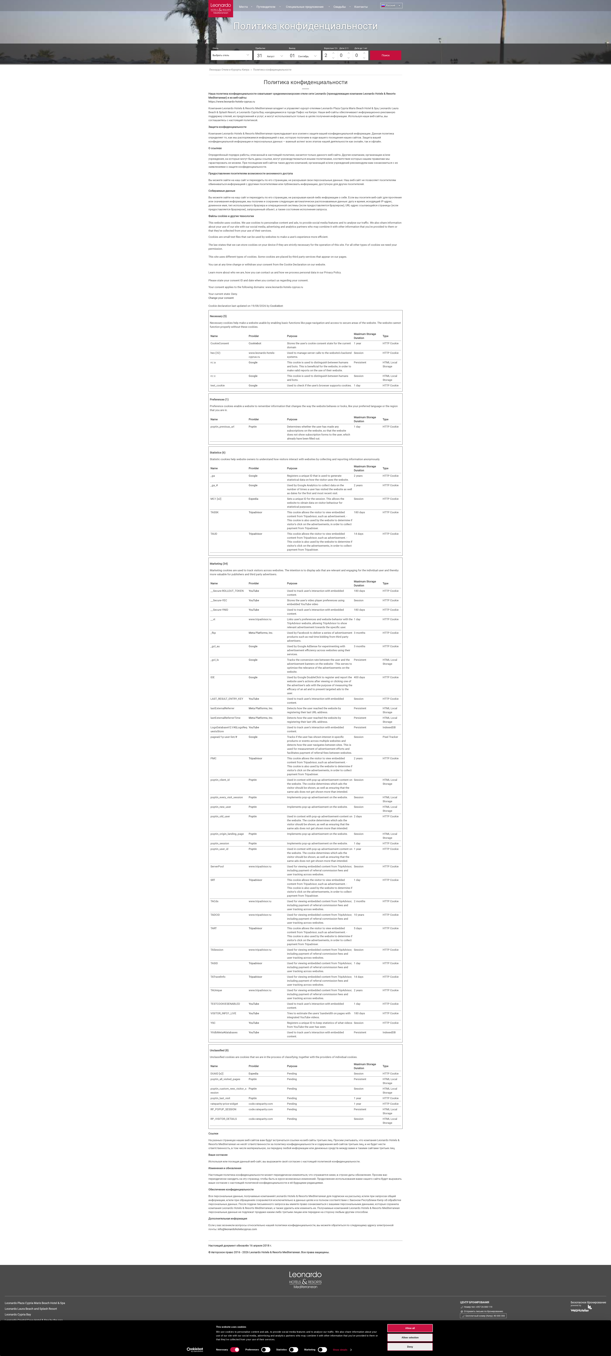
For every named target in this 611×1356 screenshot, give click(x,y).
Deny (410, 1346)
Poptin (253, 426)
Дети (344, 48)
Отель (215, 48)
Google (253, 362)
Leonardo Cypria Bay (18, 1314)
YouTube (254, 590)
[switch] (265, 1349)
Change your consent (221, 297)
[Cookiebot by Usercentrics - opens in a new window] (195, 1349)
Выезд (292, 48)
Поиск (386, 55)
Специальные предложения (304, 6)
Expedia (253, 498)
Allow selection (410, 1337)
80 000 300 (499, 1316)
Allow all (410, 1328)
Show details (340, 1349)
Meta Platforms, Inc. (261, 632)
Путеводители (265, 6)
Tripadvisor (255, 512)
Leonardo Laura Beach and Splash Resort (31, 1308)
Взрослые (331, 48)
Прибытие (260, 48)
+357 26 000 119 (484, 1307)
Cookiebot (276, 305)
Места (243, 6)
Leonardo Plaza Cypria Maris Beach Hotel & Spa (35, 1303)
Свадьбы (340, 6)
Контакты (361, 6)
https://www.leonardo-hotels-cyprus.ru (231, 101)
